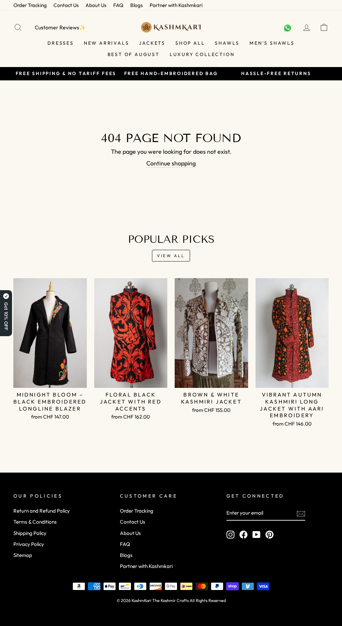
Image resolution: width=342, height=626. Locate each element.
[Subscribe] (301, 513)
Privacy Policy (28, 544)
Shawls (227, 43)
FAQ (118, 5)
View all (171, 255)
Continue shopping (171, 163)
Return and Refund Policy (41, 511)
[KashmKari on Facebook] (243, 535)
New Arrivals (106, 43)
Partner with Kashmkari (176, 5)
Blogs (136, 5)
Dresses (60, 43)
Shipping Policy (29, 533)
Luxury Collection (202, 54)
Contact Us (66, 5)
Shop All (190, 43)
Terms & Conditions (35, 522)
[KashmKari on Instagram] (230, 535)
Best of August (134, 54)
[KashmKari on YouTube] (256, 535)
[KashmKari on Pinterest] (270, 535)
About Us (96, 5)
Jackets (152, 43)
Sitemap (22, 555)
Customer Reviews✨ (60, 27)
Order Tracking (30, 5)
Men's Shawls (272, 43)
